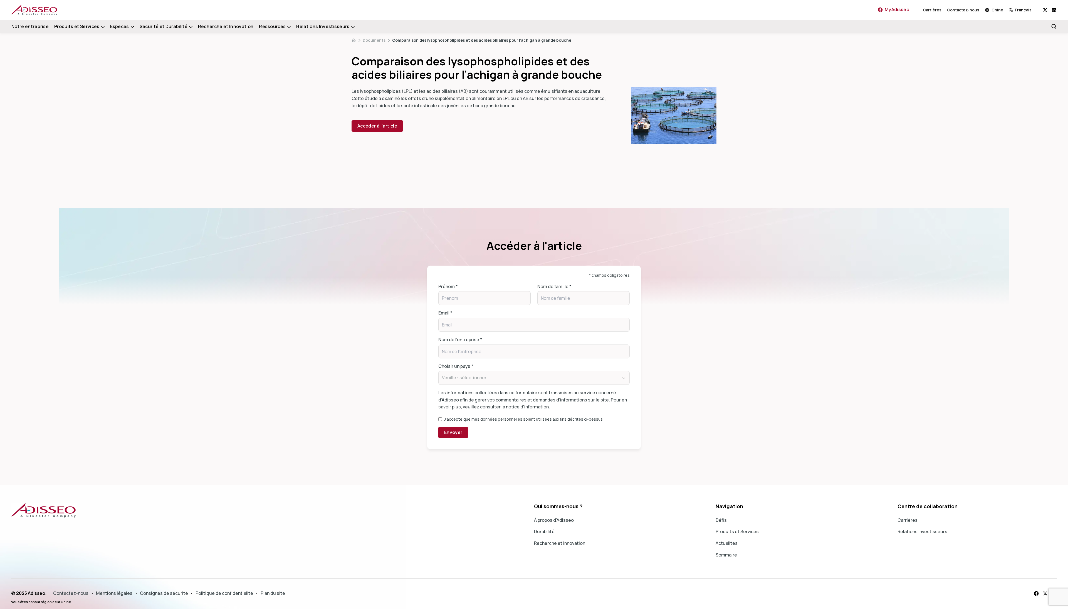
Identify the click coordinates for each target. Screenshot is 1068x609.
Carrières (932, 10)
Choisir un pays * (455, 366)
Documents (374, 40)
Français (1023, 10)
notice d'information (527, 407)
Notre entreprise (30, 26)
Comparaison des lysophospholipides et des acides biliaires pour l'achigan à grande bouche (481, 40)
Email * (445, 313)
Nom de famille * (554, 286)
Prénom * (448, 286)
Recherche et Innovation (225, 26)
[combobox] (1026, 10)
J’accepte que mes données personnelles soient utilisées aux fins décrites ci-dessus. (524, 419)
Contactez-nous (963, 10)
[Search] (1054, 26)
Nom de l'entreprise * (460, 339)
